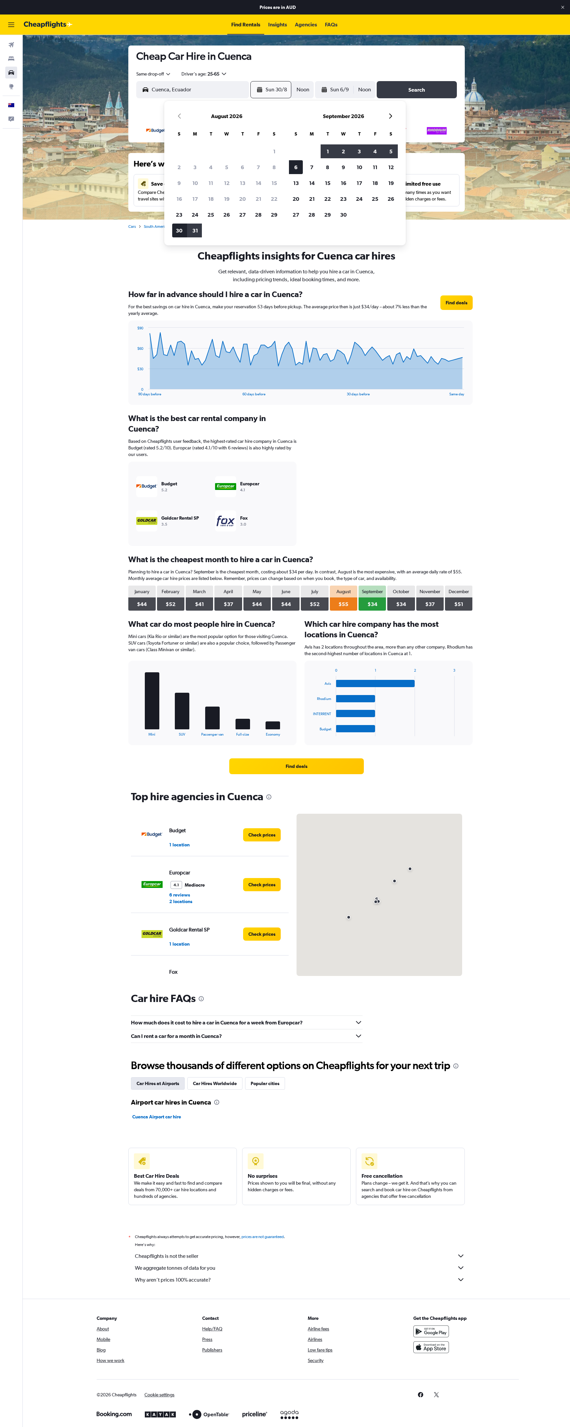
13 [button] (242, 183)
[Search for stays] (11, 58)
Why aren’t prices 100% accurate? (173, 1280)
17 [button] (195, 199)
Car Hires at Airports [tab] (158, 1083)
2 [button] (179, 167)
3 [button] (195, 167)
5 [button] (226, 167)
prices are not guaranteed (262, 1236)
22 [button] (274, 199)
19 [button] (227, 199)
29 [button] (274, 215)
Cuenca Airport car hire (156, 1116)
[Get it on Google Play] (431, 1331)
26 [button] (226, 215)
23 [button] (179, 215)
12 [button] (227, 183)
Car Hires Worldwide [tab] (215, 1083)
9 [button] (179, 183)
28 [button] (258, 215)
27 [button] (242, 215)
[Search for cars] (11, 72)
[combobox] (153, 74)
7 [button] (258, 167)
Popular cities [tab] (265, 1083)
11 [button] (210, 183)
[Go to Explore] (11, 86)
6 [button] (242, 167)
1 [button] (274, 151)
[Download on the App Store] (431, 1347)
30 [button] (179, 230)
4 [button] (210, 167)
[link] (456, 302)
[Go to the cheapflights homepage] (48, 24)
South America (156, 226)
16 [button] (179, 199)
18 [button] (211, 199)
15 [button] (274, 183)
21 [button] (258, 199)
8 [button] (274, 167)
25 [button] (210, 215)
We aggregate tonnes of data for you (175, 1268)
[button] (562, 7)
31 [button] (195, 230)
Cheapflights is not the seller (166, 1256)
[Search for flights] (11, 44)
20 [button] (242, 199)
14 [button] (258, 183)
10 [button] (195, 183)
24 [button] (195, 215)
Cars (132, 226)
